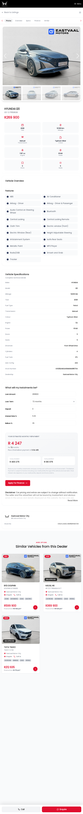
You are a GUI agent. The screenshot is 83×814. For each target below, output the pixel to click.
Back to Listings (11, 12)
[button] (77, 56)
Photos (8, 21)
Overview (18, 21)
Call (23, 809)
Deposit (8, 409)
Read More (73, 500)
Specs (28, 21)
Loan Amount (10, 394)
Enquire (63, 809)
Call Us (18, 595)
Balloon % (8, 423)
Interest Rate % (11, 416)
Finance (37, 21)
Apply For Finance (16, 483)
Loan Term (9, 402)
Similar (46, 21)
